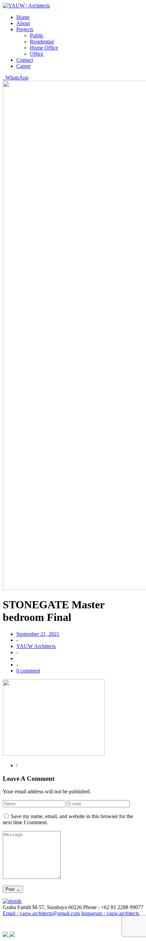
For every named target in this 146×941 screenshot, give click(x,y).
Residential (42, 41)
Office (36, 54)
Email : (41, 913)
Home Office (44, 48)
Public (36, 35)
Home (23, 17)
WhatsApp (16, 77)
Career (23, 66)
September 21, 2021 (37, 634)
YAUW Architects (36, 646)
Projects (24, 29)
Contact (24, 60)
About (23, 23)
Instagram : (110, 913)
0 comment (28, 671)
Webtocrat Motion (100, 923)
